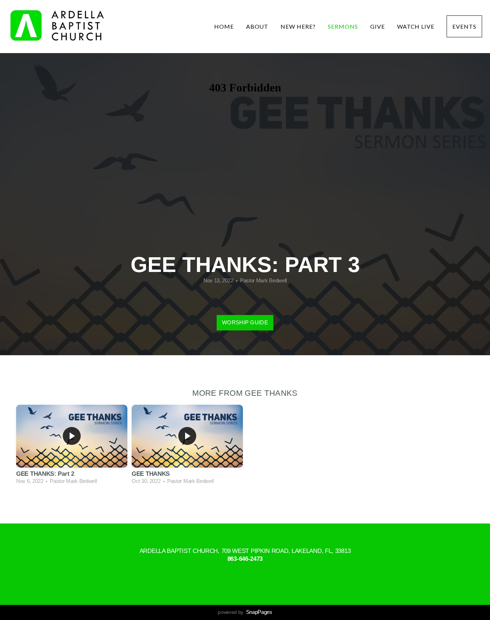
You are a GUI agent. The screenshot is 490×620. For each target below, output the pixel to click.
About (257, 26)
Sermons (343, 26)
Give (377, 26)
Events (464, 26)
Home (224, 26)
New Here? (298, 26)
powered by (245, 612)
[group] (71, 445)
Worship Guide (245, 322)
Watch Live (416, 26)
